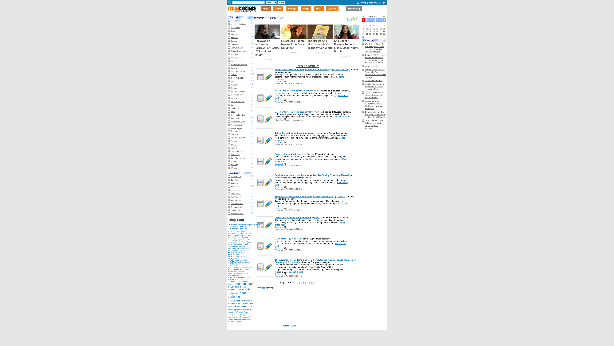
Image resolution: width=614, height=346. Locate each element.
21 (381, 31)
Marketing (235, 108)
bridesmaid (247, 301)
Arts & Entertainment (239, 24)
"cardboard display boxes (238, 232)
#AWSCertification (235, 264)
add (263, 288)
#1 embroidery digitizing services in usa (239, 248)
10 (367, 28)
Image (306, 8)
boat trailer (242, 290)
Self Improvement (238, 137)
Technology (235, 154)
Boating (234, 34)
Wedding (234, 164)
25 (370, 34)
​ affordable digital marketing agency (238, 313)
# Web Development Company (239, 245)
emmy (303, 154)
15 (384, 28)
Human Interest (237, 94)
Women (234, 168)
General (234, 74)
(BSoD (230, 284)
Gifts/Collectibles (237, 78)
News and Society (238, 115)
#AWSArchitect (233, 258)
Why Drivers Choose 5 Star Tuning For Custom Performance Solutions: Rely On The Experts (374, 48)
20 (377, 31)
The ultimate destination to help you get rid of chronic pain (304, 196)
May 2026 (235, 186)
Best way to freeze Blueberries (290, 91)
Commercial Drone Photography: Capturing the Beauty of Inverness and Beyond (374, 104)
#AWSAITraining (234, 254)
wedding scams (235, 310)
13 (377, 28)
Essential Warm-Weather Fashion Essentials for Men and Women (374, 95)
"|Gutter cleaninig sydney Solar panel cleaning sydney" (238, 239)
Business (234, 37)
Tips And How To (238, 158)
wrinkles (247, 309)
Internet (234, 98)
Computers (235, 44)
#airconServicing (234, 275)
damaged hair (234, 303)
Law (232, 104)
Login (382, 3)
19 (374, 31)
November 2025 (237, 207)
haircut (245, 303)
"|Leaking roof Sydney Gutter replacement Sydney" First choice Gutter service (240, 243)
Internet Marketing (238, 101)
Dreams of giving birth (286, 154)
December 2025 (237, 203)
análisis (231, 312)
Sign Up (372, 3)
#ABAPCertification (239, 250)
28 (381, 34)
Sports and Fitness (238, 151)
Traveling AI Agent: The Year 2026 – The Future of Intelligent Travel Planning (375, 114)
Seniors (234, 141)
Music (318, 8)
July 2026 (235, 180)
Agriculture (235, 20)
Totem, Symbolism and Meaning (291, 133)
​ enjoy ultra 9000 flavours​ (239, 317)
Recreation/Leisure (238, 121)
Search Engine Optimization (236, 129)
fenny (310, 91)
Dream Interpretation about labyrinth (293, 217)
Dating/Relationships (239, 51)
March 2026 (235, 193)
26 (374, 34)
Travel (233, 161)
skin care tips (242, 306)
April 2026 (235, 190)
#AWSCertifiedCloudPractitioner (240, 268)
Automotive (235, 27)
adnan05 (279, 178)
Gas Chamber (281, 239)
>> (312, 282)
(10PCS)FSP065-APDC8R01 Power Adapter (238, 280)
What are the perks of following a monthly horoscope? (302, 69)
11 (370, 28)
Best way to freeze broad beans (290, 112)
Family (233, 61)
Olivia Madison (295, 262)
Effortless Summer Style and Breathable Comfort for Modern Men (374, 86)
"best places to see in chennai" (239, 230)
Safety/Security (237, 125)
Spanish (234, 147)
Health (233, 81)
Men (233, 111)
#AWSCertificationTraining (238, 266)
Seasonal (234, 134)
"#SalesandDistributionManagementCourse (244, 225)
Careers (234, 41)
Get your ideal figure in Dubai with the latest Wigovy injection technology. (374, 124)
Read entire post (341, 116)
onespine (341, 196)
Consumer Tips (237, 47)
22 (384, 31)
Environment (236, 57)
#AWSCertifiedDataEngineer (238, 270)
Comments (279, 81)
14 (381, 28)
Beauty (233, 30)
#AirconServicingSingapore (238, 273)
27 (377, 34)
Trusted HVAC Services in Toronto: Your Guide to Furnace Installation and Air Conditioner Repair (375, 59)
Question (332, 8)
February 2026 (237, 196)
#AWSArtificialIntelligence (237, 260)
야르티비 (238, 321)
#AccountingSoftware (236, 271)
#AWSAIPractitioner (235, 252)
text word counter (371, 66)
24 (367, 34)
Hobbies (234, 84)
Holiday (234, 88)
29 (384, 34)
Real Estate (235, 118)
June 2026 (235, 183)
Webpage (292, 8)
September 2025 (237, 213)
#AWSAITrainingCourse (237, 256)
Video (278, 8)
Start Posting (354, 8)
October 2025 (236, 210)
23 (363, 34)
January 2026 (236, 200)
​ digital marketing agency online (237, 315)
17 (367, 31)
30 (363, 37)
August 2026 (236, 176)
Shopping (235, 144)
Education (235, 54)
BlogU (266, 8)
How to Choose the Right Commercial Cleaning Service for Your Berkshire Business (375, 73)
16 (363, 31)
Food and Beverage (238, 71)
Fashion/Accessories (239, 64)
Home (362, 3)
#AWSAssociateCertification (238, 262)
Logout (293, 325)
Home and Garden (238, 91)
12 (374, 28)
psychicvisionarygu (341, 69)
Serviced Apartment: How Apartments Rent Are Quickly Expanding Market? (312, 175)
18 (370, 31)
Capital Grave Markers (374, 80)
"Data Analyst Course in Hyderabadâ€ (237, 228)
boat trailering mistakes (237, 296)
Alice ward (315, 133)
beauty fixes (233, 287)
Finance (234, 67)
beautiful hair (244, 284)
